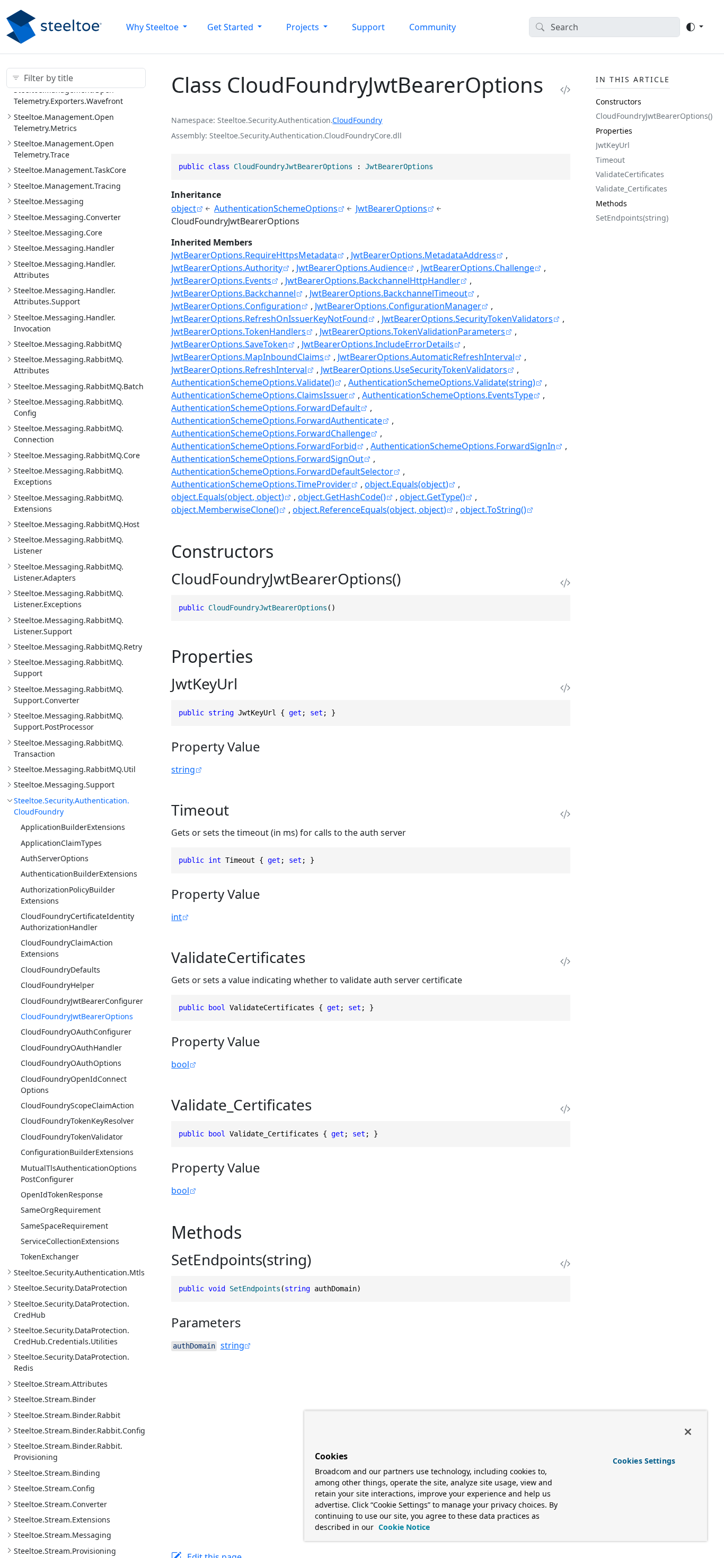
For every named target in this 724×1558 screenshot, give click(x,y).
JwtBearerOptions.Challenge (477, 268)
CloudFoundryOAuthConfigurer (76, 1032)
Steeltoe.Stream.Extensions (62, 1520)
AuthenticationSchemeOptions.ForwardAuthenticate (276, 420)
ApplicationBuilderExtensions (73, 827)
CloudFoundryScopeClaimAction (77, 1105)
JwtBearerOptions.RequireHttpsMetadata (254, 255)
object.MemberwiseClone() (225, 509)
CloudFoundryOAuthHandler (71, 1048)
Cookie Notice (403, 1527)
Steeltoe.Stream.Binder (55, 1399)
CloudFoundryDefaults (60, 970)
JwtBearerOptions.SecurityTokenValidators (467, 319)
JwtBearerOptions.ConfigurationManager (398, 306)
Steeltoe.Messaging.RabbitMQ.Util (75, 769)
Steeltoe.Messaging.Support (64, 785)
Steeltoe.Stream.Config (54, 1488)
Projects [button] (303, 27)
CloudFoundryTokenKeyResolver (77, 1121)
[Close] (688, 1431)
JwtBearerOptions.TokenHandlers (238, 331)
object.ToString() (493, 509)
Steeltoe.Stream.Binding (57, 1472)
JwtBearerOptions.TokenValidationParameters (412, 331)
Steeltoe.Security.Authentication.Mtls (79, 1272)
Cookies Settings (644, 1461)
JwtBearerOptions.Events (221, 280)
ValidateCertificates (630, 174)
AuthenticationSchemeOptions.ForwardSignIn (462, 446)
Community (432, 27)
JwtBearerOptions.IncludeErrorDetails (378, 344)
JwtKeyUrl (613, 145)
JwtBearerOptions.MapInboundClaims (247, 357)
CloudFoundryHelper (57, 985)
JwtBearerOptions (391, 208)
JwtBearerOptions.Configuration (236, 306)
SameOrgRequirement (61, 1210)
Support (368, 27)
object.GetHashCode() (342, 497)
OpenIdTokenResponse (62, 1194)
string (183, 769)
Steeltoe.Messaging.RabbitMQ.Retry (78, 647)
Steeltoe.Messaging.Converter (67, 217)
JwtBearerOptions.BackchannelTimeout (388, 293)
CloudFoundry (357, 120)
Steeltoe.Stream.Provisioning (65, 1550)
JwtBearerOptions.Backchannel (233, 293)
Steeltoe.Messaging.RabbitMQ (68, 344)
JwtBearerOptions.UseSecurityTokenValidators (414, 369)
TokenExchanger (50, 1256)
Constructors (618, 102)
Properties (614, 131)
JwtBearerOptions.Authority (226, 268)
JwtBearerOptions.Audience (351, 268)
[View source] (565, 89)
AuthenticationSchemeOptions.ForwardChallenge (270, 433)
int (176, 917)
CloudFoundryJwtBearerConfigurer (82, 1000)
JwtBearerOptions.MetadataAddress (423, 255)
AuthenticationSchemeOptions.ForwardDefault (265, 408)
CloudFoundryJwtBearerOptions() (654, 116)
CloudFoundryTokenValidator (72, 1136)
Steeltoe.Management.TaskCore (70, 170)
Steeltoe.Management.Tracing (67, 185)
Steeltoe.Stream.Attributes (61, 1384)
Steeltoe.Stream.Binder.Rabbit (67, 1415)
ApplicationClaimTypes (61, 842)
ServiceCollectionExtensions (70, 1241)
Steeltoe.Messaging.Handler (64, 248)
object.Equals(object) (406, 484)
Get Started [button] (231, 27)
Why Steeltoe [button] (153, 27)
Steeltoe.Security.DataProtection (70, 1288)
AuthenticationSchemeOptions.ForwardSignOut (267, 459)
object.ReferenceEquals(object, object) (369, 509)
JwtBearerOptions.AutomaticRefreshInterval (426, 357)
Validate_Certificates (631, 188)
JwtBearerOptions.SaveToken (229, 344)
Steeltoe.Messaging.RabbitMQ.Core (77, 455)
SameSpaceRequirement (64, 1225)
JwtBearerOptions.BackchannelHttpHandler (372, 280)
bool (180, 1064)
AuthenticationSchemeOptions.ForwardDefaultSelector (282, 471)
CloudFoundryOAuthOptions (71, 1063)
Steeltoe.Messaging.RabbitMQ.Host (76, 524)
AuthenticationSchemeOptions (276, 208)
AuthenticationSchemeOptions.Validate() (252, 382)
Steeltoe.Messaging (49, 201)
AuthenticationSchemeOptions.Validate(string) (441, 382)
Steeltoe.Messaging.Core (58, 232)
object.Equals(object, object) (227, 497)
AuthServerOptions (55, 858)
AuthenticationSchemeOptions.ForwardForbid (264, 446)
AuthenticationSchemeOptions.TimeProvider (261, 484)
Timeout (610, 159)
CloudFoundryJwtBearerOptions (77, 1016)
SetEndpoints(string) (632, 218)
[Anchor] (285, 551)
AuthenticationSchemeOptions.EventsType (447, 395)
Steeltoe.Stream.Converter (60, 1504)
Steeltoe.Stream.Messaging (62, 1535)
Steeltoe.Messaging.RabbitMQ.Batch (79, 386)
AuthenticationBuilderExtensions (79, 874)
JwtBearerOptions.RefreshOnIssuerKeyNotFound (269, 319)
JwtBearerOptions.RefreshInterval (239, 369)
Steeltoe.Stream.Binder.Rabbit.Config (79, 1430)
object (183, 208)
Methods (611, 203)
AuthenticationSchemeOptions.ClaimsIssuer (259, 395)
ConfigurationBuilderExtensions (77, 1152)
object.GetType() (432, 497)
